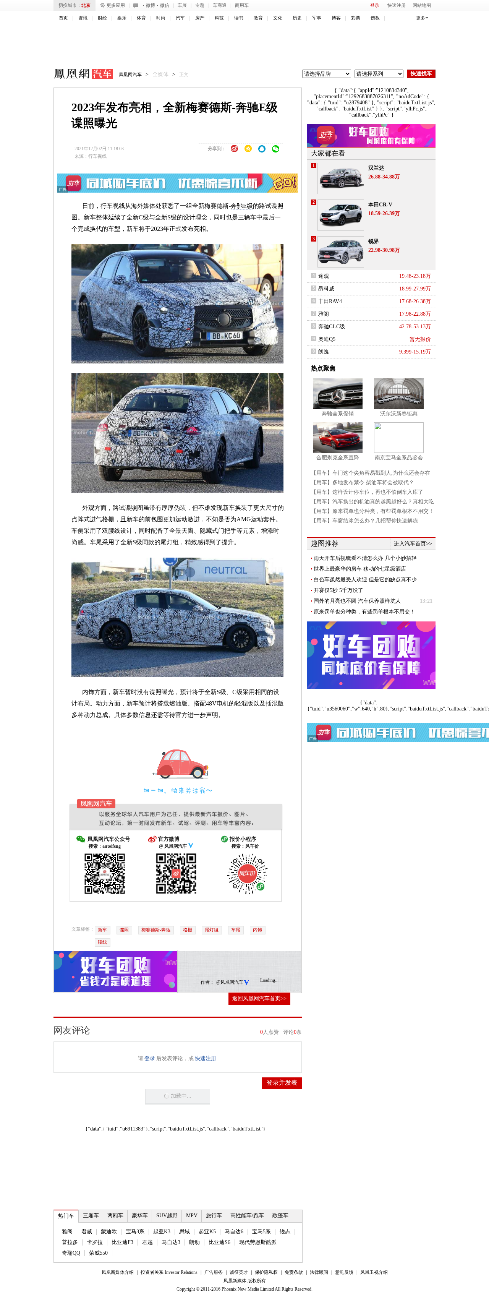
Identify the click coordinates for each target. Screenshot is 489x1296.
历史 (297, 18)
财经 (102, 18)
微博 (150, 5)
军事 (316, 18)
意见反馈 (344, 1272)
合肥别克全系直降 (337, 458)
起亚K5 (207, 1231)
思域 (184, 1231)
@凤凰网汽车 (229, 982)
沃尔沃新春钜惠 (399, 414)
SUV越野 (167, 1215)
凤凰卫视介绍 (374, 1272)
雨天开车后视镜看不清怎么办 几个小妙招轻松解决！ (365, 558)
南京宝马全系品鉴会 (399, 458)
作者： (207, 982)
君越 (147, 1242)
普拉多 (70, 1242)
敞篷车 (280, 1215)
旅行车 (214, 1215)
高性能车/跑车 (247, 1215)
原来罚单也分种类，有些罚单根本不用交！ (364, 612)
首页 (63, 18)
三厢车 (91, 1215)
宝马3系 (135, 1231)
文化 (277, 18)
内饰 (257, 930)
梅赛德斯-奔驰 (155, 930)
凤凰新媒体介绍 (118, 1272)
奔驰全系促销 (338, 414)
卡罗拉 (95, 1242)
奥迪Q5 (326, 339)
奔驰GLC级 (331, 326)
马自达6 (234, 1231)
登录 (374, 5)
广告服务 (213, 1272)
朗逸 (323, 352)
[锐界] (340, 252)
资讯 (82, 18)
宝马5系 (261, 1231)
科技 (219, 18)
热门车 (66, 1216)
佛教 (375, 18)
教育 (258, 18)
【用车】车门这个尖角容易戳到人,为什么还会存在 (370, 473)
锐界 (373, 241)
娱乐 (121, 18)
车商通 (220, 5)
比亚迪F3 (122, 1242)
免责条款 (294, 1272)
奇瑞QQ (71, 1253)
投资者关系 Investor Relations (169, 1272)
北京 (86, 5)
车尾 (235, 930)
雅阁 (67, 1231)
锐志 (285, 1231)
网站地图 (422, 5)
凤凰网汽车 (77, 74)
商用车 (242, 5)
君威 (86, 1231)
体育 (141, 18)
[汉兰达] (340, 178)
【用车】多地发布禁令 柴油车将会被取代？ (362, 482)
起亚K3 (161, 1231)
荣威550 (98, 1253)
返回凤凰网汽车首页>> (259, 998)
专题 (199, 5)
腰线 (102, 942)
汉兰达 (376, 168)
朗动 (194, 1242)
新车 (102, 930)
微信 (164, 5)
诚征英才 (239, 1272)
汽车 (180, 18)
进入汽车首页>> (413, 544)
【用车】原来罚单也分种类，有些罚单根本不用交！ (372, 511)
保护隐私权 (266, 1272)
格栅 (187, 930)
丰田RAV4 (330, 301)
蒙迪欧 (109, 1231)
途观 (323, 276)
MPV (192, 1215)
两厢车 (115, 1215)
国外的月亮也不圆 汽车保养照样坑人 (357, 601)
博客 (336, 18)
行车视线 (97, 156)
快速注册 (396, 5)
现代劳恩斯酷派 (258, 1242)
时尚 (160, 18)
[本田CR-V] (340, 215)
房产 (199, 18)
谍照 (124, 930)
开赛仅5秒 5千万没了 (338, 590)
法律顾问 (319, 1272)
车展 (182, 5)
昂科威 (326, 289)
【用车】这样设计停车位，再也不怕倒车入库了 (367, 492)
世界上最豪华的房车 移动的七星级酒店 (360, 569)
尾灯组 (212, 930)
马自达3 (171, 1242)
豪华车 (140, 1215)
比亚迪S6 (219, 1242)
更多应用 (116, 5)
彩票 (355, 18)
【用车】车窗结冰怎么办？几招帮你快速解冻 (364, 521)
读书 (238, 18)
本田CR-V (380, 205)
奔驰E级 (242, 206)
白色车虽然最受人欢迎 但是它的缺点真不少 (365, 579)
